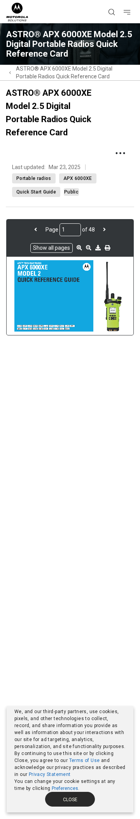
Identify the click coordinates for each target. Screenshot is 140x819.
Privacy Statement (50, 774)
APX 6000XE (77, 178)
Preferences (65, 788)
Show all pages (51, 248)
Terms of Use (84, 760)
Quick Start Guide (36, 192)
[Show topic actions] (120, 153)
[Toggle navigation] (133, 0)
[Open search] (121, 0)
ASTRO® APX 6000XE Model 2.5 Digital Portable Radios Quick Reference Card (64, 72)
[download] (98, 248)
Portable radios (33, 178)
